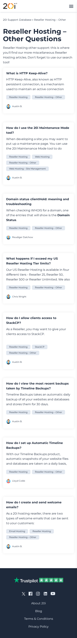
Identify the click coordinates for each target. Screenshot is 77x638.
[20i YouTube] (53, 593)
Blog (38, 611)
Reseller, (19, 329)
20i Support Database (17, 19)
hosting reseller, (30, 513)
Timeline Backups (33, 454)
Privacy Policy (38, 626)
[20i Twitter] (23, 593)
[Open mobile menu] (71, 6)
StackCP (37, 334)
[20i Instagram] (38, 593)
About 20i (38, 603)
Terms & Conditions (38, 618)
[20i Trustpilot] (38, 580)
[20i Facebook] (30, 593)
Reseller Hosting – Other (50, 19)
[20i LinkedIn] (45, 593)
